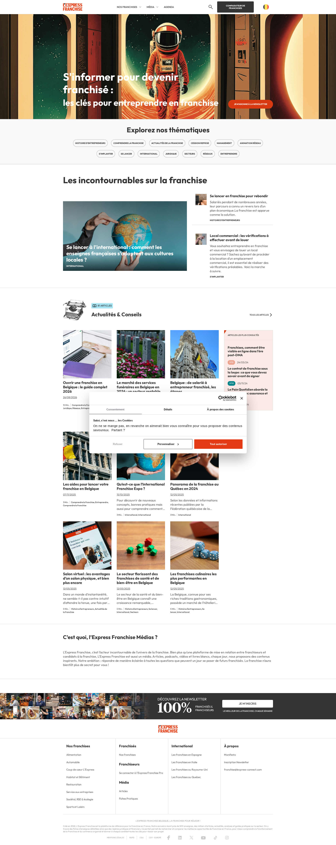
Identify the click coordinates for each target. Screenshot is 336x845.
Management (224, 143)
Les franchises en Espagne (187, 754)
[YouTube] (203, 838)
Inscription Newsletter (236, 762)
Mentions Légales (115, 837)
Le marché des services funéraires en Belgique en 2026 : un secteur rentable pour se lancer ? (138, 389)
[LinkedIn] (180, 838)
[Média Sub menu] (157, 7)
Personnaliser (166, 444)
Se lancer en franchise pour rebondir (239, 196)
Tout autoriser (218, 444)
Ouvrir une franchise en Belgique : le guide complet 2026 (85, 387)
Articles (123, 791)
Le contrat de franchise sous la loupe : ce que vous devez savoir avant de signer (248, 372)
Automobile (73, 762)
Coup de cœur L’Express (80, 769)
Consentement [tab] (115, 409)
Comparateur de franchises (235, 6)
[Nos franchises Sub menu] (140, 7)
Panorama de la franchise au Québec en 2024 (194, 486)
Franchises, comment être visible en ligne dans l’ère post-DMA (246, 351)
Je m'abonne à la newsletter (250, 104)
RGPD (132, 837)
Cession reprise (200, 143)
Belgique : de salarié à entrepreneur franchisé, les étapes (193, 387)
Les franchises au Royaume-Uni (190, 769)
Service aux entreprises (79, 792)
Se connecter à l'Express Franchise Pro (141, 773)
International (149, 153)
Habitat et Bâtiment (78, 777)
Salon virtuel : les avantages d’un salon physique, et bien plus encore (86, 578)
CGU (142, 837)
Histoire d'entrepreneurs (90, 143)
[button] (210, 7)
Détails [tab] (168, 409)
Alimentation (73, 754)
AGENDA (169, 7)
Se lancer (126, 153)
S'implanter (106, 153)
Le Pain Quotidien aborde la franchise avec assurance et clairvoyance (248, 393)
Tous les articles (259, 314)
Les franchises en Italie (184, 762)
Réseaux (208, 153)
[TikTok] (215, 838)
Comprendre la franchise (128, 143)
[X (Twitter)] (191, 838)
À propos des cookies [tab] (220, 409)
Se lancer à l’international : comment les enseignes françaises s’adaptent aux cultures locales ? (119, 253)
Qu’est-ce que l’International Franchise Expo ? (141, 486)
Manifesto (230, 754)
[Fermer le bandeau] (241, 398)
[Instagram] (227, 838)
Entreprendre (228, 153)
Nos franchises (127, 754)
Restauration (73, 784)
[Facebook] (168, 838)
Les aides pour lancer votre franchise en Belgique (85, 486)
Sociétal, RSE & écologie (79, 799)
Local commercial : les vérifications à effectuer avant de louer (239, 237)
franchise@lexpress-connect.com (243, 769)
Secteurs (189, 153)
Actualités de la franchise (167, 143)
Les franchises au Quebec (186, 777)
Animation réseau (250, 143)
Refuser (117, 444)
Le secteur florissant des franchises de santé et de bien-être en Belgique (138, 578)
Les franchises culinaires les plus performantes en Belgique (193, 578)
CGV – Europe (155, 837)
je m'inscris (248, 703)
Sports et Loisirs (75, 806)
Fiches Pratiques (128, 798)
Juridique (171, 153)
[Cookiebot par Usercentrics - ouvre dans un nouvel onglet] (221, 398)
